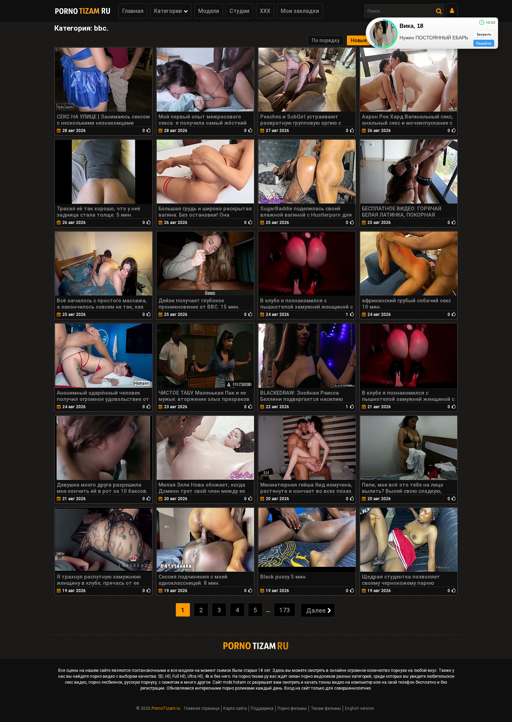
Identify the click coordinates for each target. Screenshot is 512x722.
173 (284, 610)
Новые (359, 40)
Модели (208, 11)
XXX (265, 11)
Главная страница (201, 708)
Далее (316, 610)
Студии (239, 11)
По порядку (326, 40)
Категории (168, 11)
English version (359, 708)
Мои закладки (300, 11)
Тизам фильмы (326, 708)
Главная (132, 11)
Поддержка (262, 708)
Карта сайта (235, 708)
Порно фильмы (292, 708)
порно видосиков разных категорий (336, 676)
